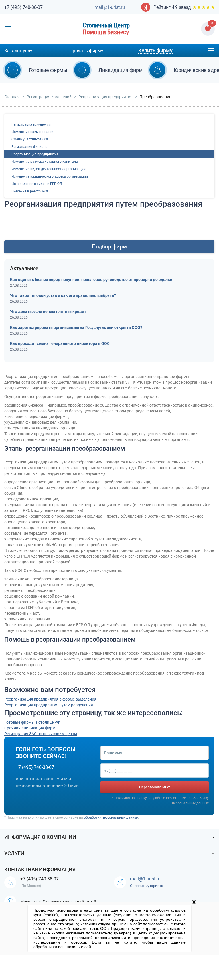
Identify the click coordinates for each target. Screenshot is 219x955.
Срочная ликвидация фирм (29, 728)
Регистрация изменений (49, 97)
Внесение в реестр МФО (30, 191)
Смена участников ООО (30, 139)
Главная (12, 97)
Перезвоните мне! (154, 787)
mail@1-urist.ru (109, 7)
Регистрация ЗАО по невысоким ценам (40, 733)
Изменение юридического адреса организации (49, 176)
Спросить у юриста (146, 886)
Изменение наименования (32, 132)
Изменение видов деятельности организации (48, 169)
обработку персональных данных (111, 817)
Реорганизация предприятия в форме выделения (50, 699)
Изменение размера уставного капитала (44, 162)
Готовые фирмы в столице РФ (32, 722)
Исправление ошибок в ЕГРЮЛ (36, 184)
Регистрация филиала (29, 147)
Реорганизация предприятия (105, 97)
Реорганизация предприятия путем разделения (48, 705)
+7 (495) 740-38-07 (23, 7)
